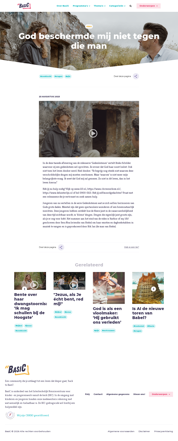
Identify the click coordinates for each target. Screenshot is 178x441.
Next (153, 288)
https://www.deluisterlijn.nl (58, 192)
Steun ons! (139, 394)
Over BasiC (63, 6)
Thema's (98, 6)
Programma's (80, 6)
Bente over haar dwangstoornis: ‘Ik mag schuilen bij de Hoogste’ (30, 306)
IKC (51, 395)
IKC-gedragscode (50, 403)
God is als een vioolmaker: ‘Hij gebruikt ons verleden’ (107, 315)
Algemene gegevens (117, 394)
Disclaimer (144, 431)
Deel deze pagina (122, 76)
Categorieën (116, 6)
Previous (24, 288)
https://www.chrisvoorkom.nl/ (103, 188)
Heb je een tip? (131, 247)
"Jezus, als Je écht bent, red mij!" (68, 299)
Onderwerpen (147, 6)
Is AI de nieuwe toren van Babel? (148, 313)
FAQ (87, 394)
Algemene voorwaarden (121, 431)
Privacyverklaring (163, 431)
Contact (98, 394)
